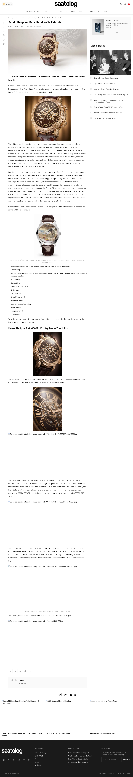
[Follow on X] (9, 760)
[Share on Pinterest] (3, 35)
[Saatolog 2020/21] (126, 38)
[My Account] (125, 4)
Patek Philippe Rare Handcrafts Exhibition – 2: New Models (22, 734)
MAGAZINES (102, 11)
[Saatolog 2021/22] (120, 38)
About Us (111, 773)
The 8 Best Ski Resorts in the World (80, 756)
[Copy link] (3, 48)
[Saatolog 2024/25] (101, 38)
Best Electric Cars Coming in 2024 (79, 753)
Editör (10, 26)
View (117, 33)
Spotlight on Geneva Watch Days (102, 733)
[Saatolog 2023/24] (108, 38)
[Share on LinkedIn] (3, 31)
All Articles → (23, 683)
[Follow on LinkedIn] (19, 760)
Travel (37, 762)
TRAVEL (73, 11)
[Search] (121, 4)
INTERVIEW (91, 11)
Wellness (63, 11)
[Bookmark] (3, 19)
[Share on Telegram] (3, 44)
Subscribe (126, 759)
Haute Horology (33, 11)
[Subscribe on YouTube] (24, 760)
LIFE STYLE (39, 756)
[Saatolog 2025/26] (95, 38)
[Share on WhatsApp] (3, 39)
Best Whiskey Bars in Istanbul (78, 759)
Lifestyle (46, 11)
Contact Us (120, 773)
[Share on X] (3, 27)
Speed (81, 11)
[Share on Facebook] (3, 23)
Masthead (102, 773)
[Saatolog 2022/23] (114, 38)
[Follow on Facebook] (14, 760)
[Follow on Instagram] (4, 760)
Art (55, 11)
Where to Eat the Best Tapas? (78, 762)
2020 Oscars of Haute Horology (58, 733)
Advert (129, 773)
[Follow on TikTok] (29, 760)
